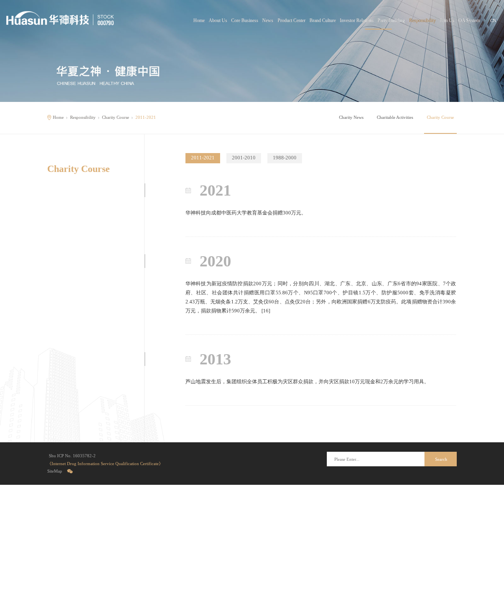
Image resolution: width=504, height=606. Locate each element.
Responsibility (422, 20)
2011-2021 (203, 158)
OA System (469, 20)
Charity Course (115, 117)
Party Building (391, 20)
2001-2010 (244, 158)
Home (199, 20)
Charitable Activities (395, 117)
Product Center (292, 20)
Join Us (447, 20)
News (267, 20)
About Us (218, 20)
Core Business (244, 20)
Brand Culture (322, 20)
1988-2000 (284, 158)
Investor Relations (357, 20)
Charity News (351, 117)
